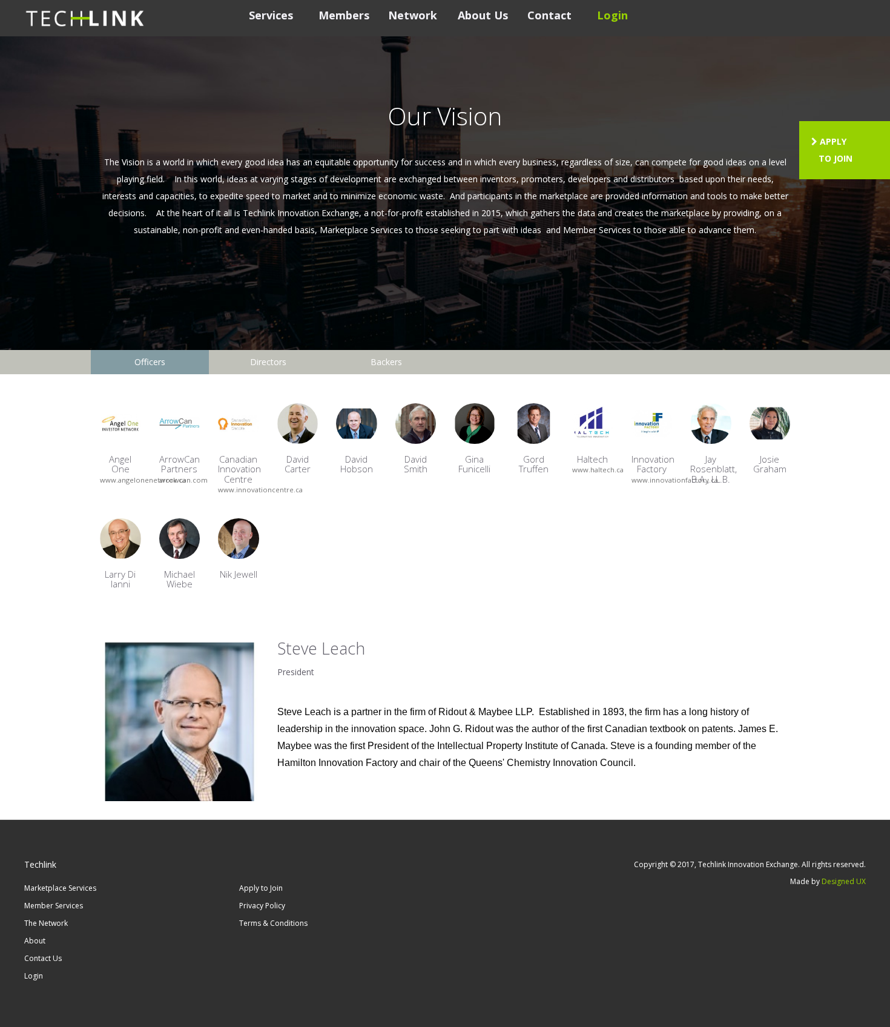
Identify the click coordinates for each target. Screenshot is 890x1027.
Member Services (53, 905)
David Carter (298, 464)
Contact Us (43, 958)
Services (271, 15)
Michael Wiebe (179, 579)
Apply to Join (261, 888)
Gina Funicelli (474, 464)
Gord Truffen (534, 464)
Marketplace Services (60, 888)
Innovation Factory (652, 464)
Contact (549, 15)
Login (612, 15)
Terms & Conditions (273, 923)
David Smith (415, 464)
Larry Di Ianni (120, 579)
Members (343, 15)
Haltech (592, 459)
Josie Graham (769, 464)
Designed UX (844, 881)
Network (412, 15)
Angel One (120, 464)
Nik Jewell (238, 574)
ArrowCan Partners (179, 464)
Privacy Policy (262, 905)
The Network (46, 923)
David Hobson (356, 464)
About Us (483, 15)
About (34, 941)
